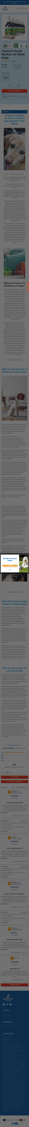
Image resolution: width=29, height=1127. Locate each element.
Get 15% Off (10, 565)
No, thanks (10, 569)
